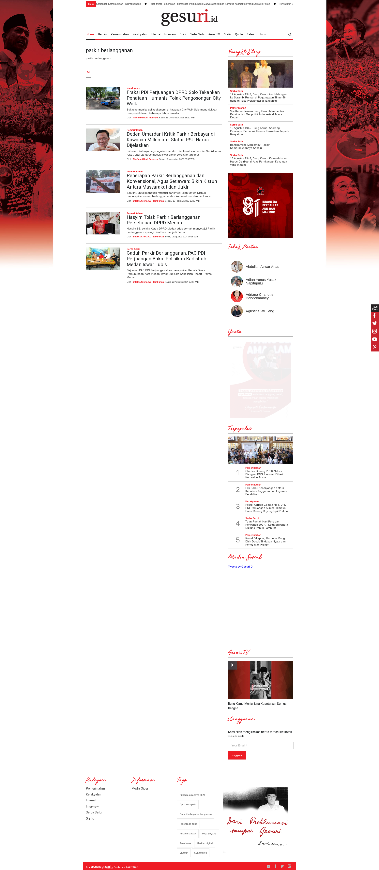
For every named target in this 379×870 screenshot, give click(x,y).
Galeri (250, 34)
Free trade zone (188, 824)
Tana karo (185, 843)
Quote (239, 34)
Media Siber (139, 788)
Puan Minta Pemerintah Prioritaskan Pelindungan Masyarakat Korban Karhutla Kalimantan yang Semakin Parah (179, 4)
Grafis (227, 34)
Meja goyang (209, 833)
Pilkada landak (188, 833)
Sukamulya (200, 852)
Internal (155, 34)
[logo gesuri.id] (189, 17)
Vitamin (184, 852)
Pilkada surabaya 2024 (192, 795)
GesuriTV (214, 34)
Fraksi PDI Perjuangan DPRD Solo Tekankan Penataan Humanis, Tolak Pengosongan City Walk (174, 98)
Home (90, 34)
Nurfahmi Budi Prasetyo (145, 117)
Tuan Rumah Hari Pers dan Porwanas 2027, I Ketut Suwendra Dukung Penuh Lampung (266, 524)
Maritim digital (205, 843)
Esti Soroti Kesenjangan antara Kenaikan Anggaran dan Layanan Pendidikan (266, 491)
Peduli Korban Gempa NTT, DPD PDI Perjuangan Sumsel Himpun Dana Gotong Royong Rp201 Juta (266, 508)
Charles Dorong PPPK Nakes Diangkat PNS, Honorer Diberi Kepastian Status (264, 474)
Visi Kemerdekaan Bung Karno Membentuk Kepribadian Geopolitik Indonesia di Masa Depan (257, 114)
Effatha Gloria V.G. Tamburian (148, 201)
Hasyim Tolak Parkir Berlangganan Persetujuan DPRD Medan (164, 220)
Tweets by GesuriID (240, 566)
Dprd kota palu (188, 804)
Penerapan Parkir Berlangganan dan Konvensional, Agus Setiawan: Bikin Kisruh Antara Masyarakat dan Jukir (172, 181)
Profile (250, 72)
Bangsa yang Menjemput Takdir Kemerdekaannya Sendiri (250, 146)
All (88, 72)
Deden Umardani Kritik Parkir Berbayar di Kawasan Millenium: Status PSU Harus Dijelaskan (171, 139)
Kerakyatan (140, 34)
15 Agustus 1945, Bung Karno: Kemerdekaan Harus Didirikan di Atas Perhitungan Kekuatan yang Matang (258, 161)
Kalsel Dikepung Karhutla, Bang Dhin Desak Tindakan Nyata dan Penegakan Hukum (265, 541)
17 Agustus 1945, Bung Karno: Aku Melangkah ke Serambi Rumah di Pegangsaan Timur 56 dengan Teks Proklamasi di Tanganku (259, 97)
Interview (170, 34)
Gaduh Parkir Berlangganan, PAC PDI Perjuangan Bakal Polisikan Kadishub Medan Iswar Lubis (166, 258)
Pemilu (102, 34)
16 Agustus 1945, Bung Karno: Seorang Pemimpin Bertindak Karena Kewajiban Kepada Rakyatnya (259, 131)
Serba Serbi (197, 34)
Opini (183, 34)
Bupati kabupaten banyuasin (196, 814)
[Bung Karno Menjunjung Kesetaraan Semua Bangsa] (260, 680)
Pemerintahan (120, 34)
